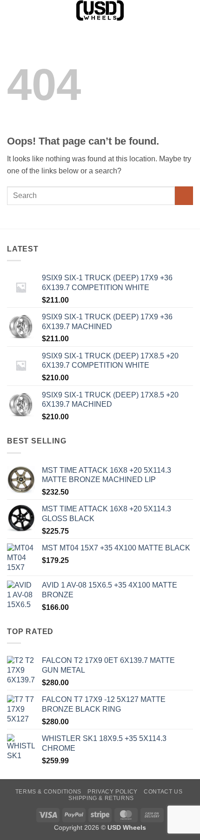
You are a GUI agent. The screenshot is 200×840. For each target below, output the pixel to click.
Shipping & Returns (101, 798)
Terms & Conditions (48, 791)
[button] (187, 11)
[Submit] (184, 195)
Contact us (163, 791)
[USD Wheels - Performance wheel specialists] (100, 10)
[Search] (10, 10)
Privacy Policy (112, 791)
